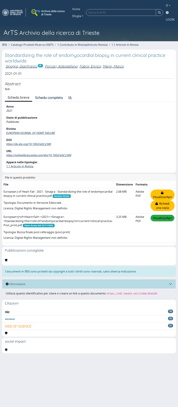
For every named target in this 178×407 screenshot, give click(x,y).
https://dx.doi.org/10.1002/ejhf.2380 (28, 144)
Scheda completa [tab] (49, 97)
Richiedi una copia (163, 206)
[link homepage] (14, 12)
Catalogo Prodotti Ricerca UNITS (32, 45)
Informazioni (17, 284)
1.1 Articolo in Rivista (125, 45)
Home (76, 9)
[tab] (70, 97)
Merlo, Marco (113, 66)
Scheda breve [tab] (18, 97)
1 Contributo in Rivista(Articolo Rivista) (82, 45)
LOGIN (170, 19)
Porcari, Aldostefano (61, 66)
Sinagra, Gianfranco (21, 66)
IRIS (4, 45)
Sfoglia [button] (76, 16)
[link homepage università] (48, 12)
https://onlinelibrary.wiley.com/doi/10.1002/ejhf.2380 (38, 155)
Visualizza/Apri (162, 195)
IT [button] (167, 5)
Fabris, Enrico (90, 66)
